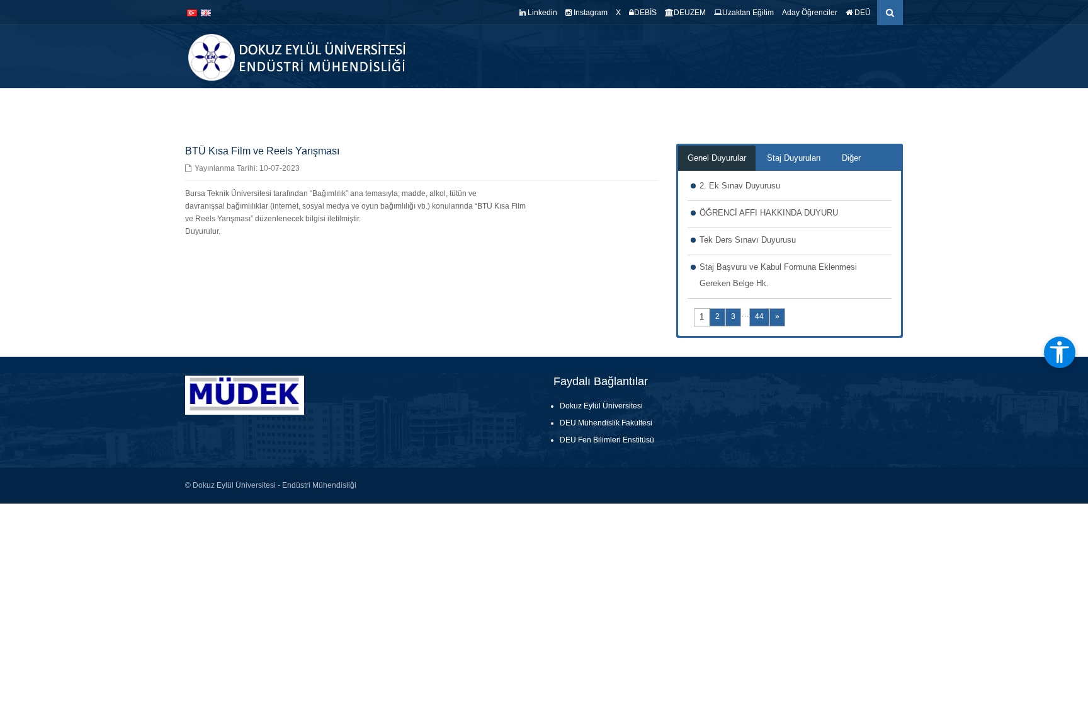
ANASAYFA (419, 107)
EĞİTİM (638, 107)
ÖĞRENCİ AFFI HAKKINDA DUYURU (769, 212)
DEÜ (862, 12)
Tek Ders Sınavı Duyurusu (748, 240)
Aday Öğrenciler (809, 12)
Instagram (590, 12)
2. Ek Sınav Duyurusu (740, 185)
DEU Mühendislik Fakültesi (606, 422)
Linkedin (541, 12)
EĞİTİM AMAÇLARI (820, 107)
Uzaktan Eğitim (748, 12)
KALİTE (596, 107)
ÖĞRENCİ (748, 107)
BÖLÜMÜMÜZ (477, 107)
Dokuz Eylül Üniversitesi (601, 405)
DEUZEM (690, 12)
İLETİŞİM (884, 107)
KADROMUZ (543, 107)
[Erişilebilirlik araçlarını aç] (1059, 352)
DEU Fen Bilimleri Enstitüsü (607, 440)
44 (759, 316)
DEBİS (645, 12)
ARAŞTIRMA (691, 107)
